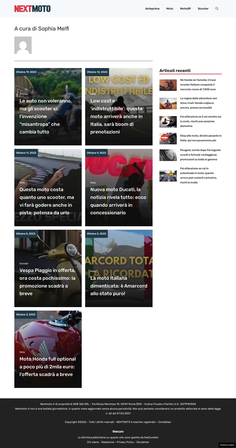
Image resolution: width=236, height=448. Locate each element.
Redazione (108, 442)
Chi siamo (93, 442)
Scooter (203, 8)
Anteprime (152, 8)
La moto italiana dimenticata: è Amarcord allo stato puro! (118, 286)
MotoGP (185, 8)
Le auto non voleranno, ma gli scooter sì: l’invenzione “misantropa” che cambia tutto (46, 116)
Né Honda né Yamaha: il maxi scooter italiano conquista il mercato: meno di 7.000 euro (198, 84)
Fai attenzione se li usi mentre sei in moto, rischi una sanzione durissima (200, 121)
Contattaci (164, 422)
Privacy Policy (125, 442)
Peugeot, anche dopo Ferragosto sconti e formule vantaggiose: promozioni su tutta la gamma (200, 155)
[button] (217, 8)
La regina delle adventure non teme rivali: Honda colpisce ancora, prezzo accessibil (198, 103)
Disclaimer (142, 442)
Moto (169, 8)
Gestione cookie (227, 445)
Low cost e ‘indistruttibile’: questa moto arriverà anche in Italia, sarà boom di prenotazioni (116, 116)
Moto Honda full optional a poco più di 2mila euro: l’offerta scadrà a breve (48, 366)
